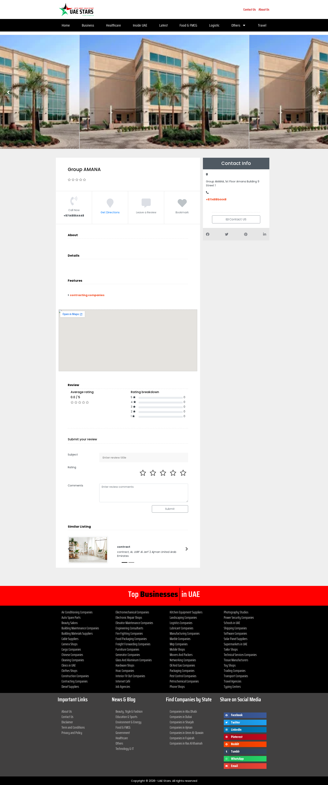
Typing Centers (232, 686)
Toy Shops (230, 665)
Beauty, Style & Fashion (129, 711)
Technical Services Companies (240, 654)
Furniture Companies (127, 649)
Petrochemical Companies (184, 681)
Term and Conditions (73, 727)
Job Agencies (123, 686)
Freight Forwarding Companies (133, 644)
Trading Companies (234, 670)
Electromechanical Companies (132, 612)
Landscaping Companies (183, 617)
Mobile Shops (177, 649)
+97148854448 (216, 199)
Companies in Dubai (181, 716)
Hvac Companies (125, 670)
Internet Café (123, 681)
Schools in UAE (232, 622)
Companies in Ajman (181, 727)
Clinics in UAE (69, 665)
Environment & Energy (128, 722)
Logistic (214, 25)
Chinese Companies (72, 654)
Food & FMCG (188, 25)
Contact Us (249, 9)
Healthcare (113, 25)
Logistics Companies (181, 622)
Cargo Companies (71, 649)
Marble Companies (180, 638)
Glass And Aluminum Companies (134, 660)
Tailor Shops (231, 649)
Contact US (237, 219)
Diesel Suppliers (70, 686)
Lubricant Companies (181, 628)
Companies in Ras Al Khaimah (186, 743)
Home (66, 25)
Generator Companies (128, 654)
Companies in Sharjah (182, 722)
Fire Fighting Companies (129, 633)
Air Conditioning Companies (77, 612)
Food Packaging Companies (131, 638)
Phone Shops (177, 686)
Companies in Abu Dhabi (183, 711)
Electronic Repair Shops (129, 617)
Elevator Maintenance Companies (134, 622)
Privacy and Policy (72, 732)
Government (123, 732)
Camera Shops (69, 644)
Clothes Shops (69, 670)
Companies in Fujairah (182, 738)
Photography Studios (236, 612)
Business (88, 25)
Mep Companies (179, 644)
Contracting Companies (75, 681)
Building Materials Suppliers (77, 633)
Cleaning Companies (73, 660)
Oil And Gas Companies (182, 665)
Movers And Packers (181, 654)
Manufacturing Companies (184, 633)
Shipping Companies (235, 628)
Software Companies (235, 633)
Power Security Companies (239, 617)
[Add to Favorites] (182, 205)
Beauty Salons (70, 622)
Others (235, 25)
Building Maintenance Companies (80, 628)
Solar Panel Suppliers (235, 638)
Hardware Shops (125, 665)
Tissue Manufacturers (236, 660)
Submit (170, 509)
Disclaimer (67, 722)
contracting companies (87, 295)
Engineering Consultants (129, 628)
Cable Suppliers (70, 638)
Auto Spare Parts (71, 617)
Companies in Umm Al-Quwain (186, 732)
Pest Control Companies (183, 676)
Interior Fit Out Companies (130, 676)
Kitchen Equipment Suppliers (186, 612)
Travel (262, 25)
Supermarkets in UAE (235, 644)
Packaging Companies (182, 670)
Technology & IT (125, 748)
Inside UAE (140, 25)
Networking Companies (183, 660)
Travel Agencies (232, 681)
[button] (69, 549)
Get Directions (110, 212)
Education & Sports (126, 716)
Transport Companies (236, 676)
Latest (163, 25)
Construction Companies (75, 676)
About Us (264, 9)
